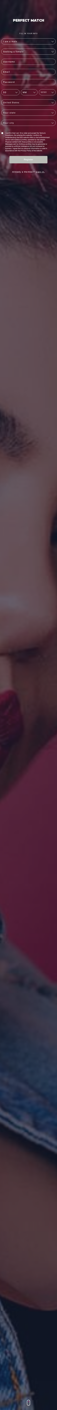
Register (28, 159)
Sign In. (40, 172)
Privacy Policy (26, 151)
